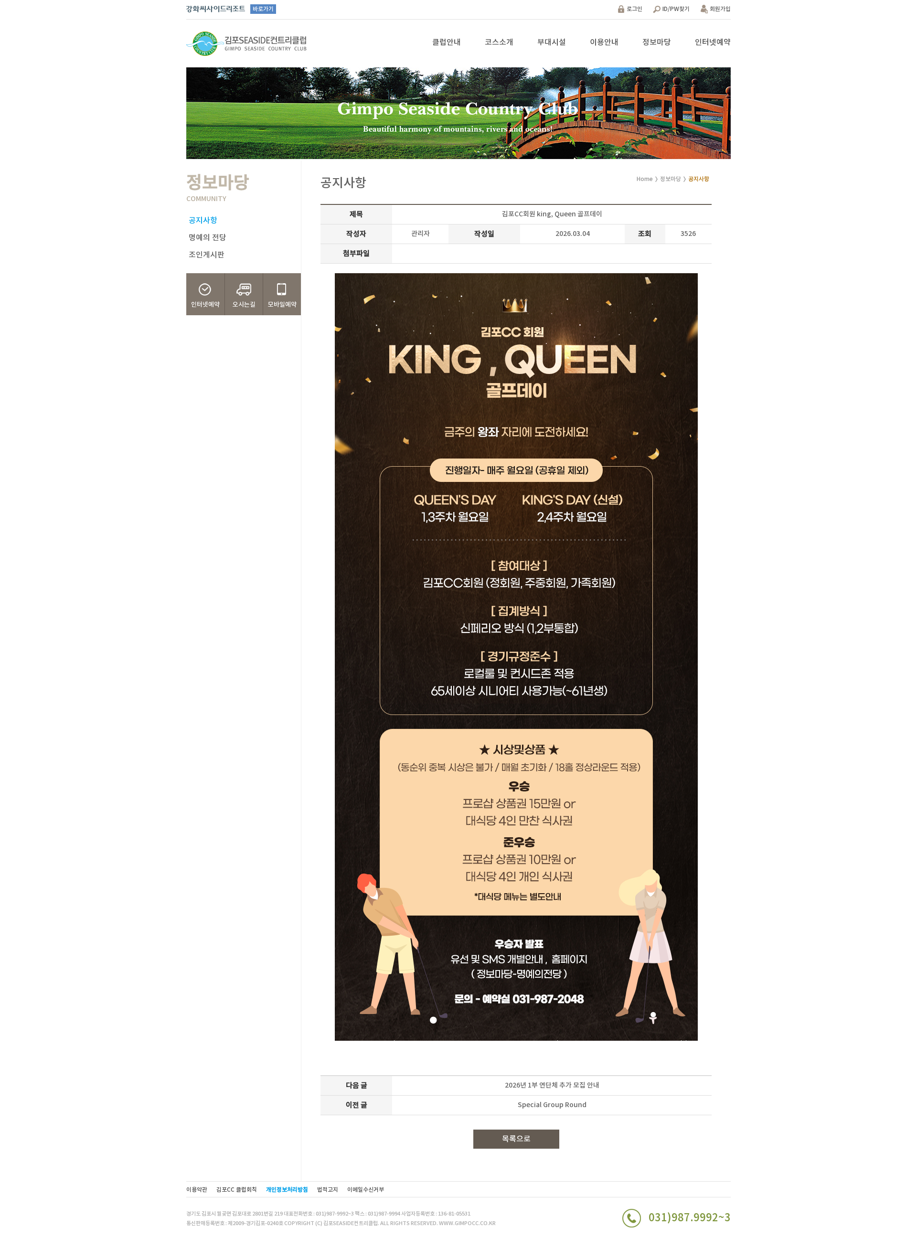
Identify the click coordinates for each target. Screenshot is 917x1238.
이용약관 (196, 1189)
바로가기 (263, 9)
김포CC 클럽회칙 (236, 1189)
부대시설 (551, 42)
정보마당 (656, 42)
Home (645, 179)
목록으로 (516, 1139)
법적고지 (327, 1189)
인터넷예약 (713, 42)
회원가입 (720, 9)
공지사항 (203, 220)
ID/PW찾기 (676, 9)
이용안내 (604, 42)
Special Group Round (552, 1105)
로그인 (634, 9)
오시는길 (244, 305)
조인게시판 (206, 255)
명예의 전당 (207, 238)
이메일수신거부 (365, 1189)
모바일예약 (282, 305)
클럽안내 (446, 42)
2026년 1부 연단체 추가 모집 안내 (552, 1085)
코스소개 (499, 42)
